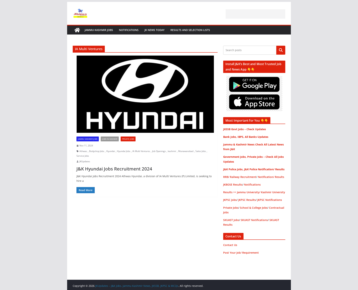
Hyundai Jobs (123, 151)
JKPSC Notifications (269, 200)
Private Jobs (128, 139)
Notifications (129, 30)
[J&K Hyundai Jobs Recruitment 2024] (145, 94)
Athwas (83, 151)
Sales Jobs (200, 151)
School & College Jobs (253, 207)
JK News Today (154, 30)
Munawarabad (185, 151)
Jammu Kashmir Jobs (99, 30)
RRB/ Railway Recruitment (239, 177)
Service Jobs (82, 155)
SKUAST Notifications (254, 220)
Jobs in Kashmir (109, 139)
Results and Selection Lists (190, 30)
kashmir (172, 151)
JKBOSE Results (232, 184)
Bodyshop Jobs (96, 151)
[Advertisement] (255, 14)
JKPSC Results (247, 200)
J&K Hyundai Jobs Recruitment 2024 (114, 169)
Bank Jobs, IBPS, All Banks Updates (245, 137)
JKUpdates (84, 161)
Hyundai (110, 151)
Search (280, 50)
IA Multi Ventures (141, 151)
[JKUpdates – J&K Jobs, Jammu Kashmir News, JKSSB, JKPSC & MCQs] (77, 30)
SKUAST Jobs (231, 220)
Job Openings (159, 151)
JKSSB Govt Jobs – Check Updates (244, 129)
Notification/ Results (271, 177)
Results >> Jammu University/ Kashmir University (254, 192)
